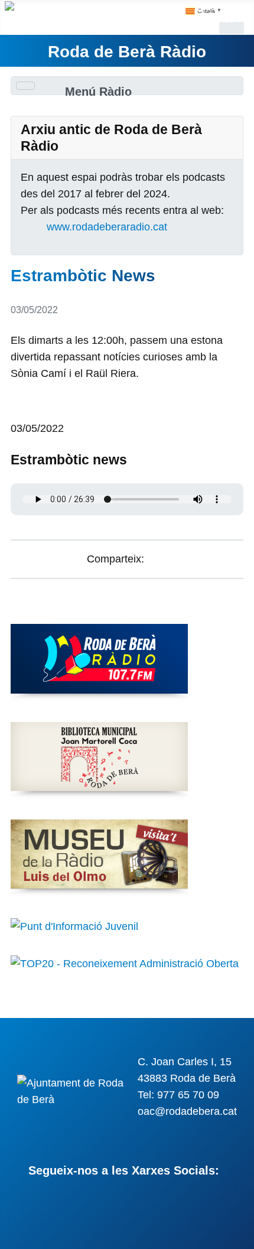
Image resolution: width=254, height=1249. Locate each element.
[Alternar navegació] (25, 86)
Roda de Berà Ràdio (127, 51)
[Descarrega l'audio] (15, 411)
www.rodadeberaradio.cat (107, 227)
